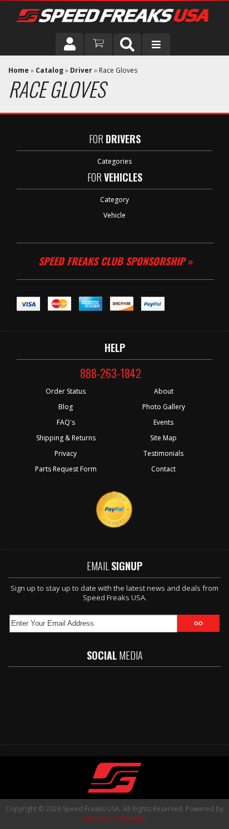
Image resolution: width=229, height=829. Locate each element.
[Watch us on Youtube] (124, 700)
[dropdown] (156, 44)
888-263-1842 (110, 373)
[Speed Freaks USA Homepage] (113, 17)
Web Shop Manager (114, 818)
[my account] (69, 44)
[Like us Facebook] (61, 700)
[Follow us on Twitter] (91, 700)
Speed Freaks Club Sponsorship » (115, 261)
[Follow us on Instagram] (156, 700)
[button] (127, 44)
